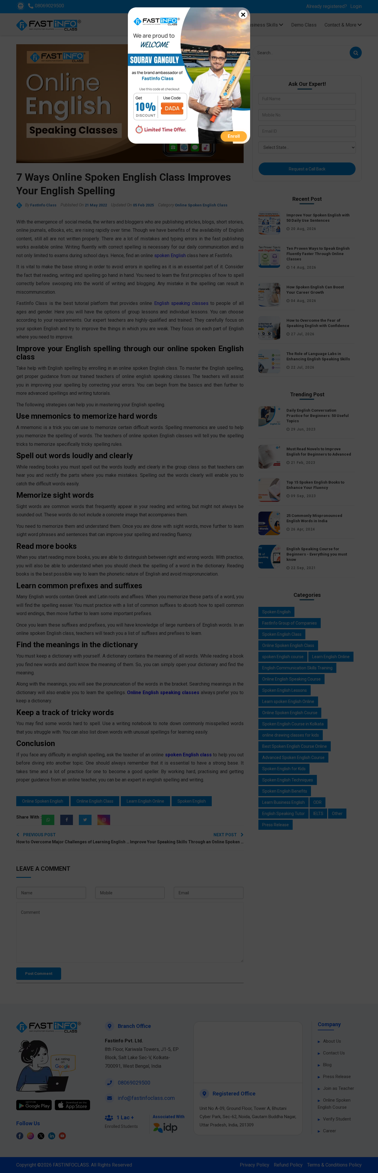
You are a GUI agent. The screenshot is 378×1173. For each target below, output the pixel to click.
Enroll (234, 136)
